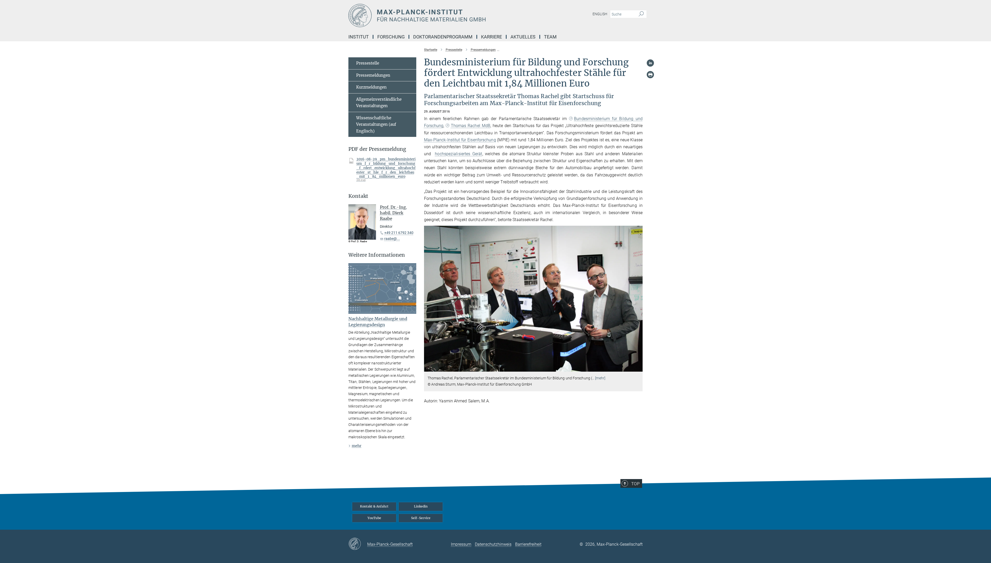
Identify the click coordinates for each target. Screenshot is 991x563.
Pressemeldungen (373, 75)
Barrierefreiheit (528, 544)
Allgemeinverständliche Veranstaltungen (379, 102)
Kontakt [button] (358, 196)
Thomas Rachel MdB (470, 125)
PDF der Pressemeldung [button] (377, 149)
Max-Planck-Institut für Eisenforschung (460, 139)
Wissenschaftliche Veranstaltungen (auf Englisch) (376, 124)
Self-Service (420, 518)
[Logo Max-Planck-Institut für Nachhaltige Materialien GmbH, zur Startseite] (445, 15)
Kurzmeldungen (371, 87)
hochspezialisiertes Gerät (458, 153)
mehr (356, 445)
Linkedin (421, 506)
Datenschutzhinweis (493, 544)
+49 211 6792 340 (398, 233)
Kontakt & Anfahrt (374, 506)
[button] (638, 368)
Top (635, 483)
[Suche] (641, 14)
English (600, 14)
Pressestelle (367, 63)
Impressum (461, 544)
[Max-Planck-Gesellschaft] (357, 544)
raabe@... (392, 239)
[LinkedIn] (650, 63)
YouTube (374, 518)
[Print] (650, 75)
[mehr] (600, 378)
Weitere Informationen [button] (376, 255)
